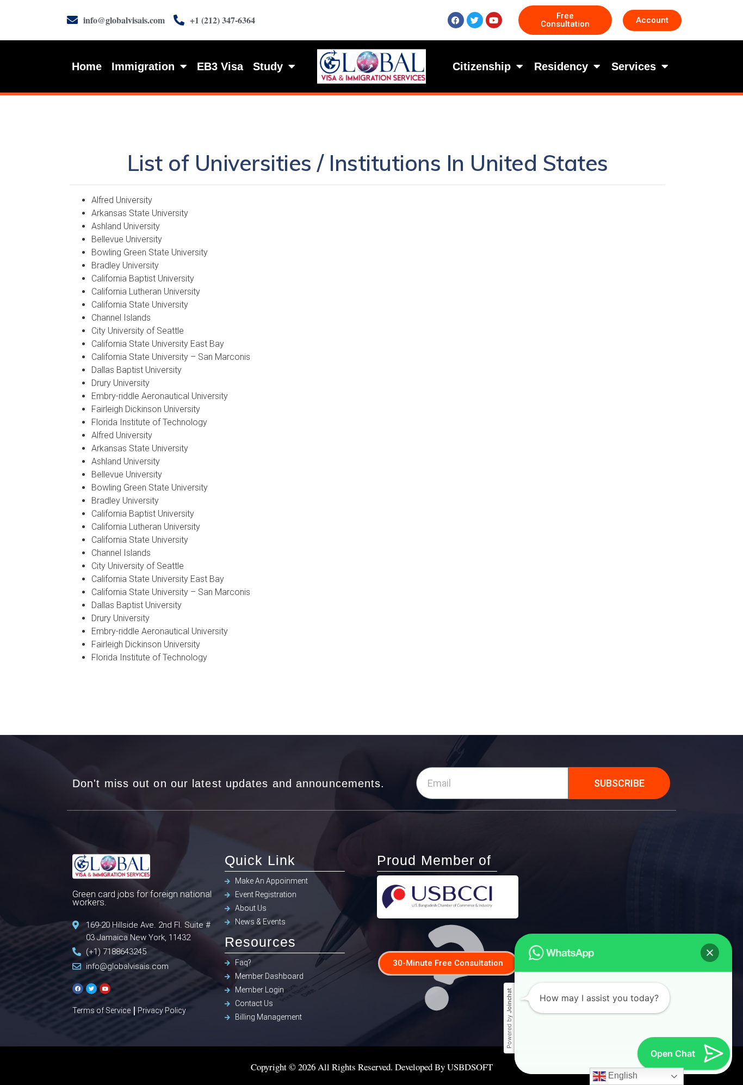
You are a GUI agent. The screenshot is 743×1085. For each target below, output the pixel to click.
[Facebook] (456, 20)
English (621, 1075)
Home (87, 66)
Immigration (143, 66)
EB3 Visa (220, 66)
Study (268, 66)
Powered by (509, 1018)
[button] (710, 952)
